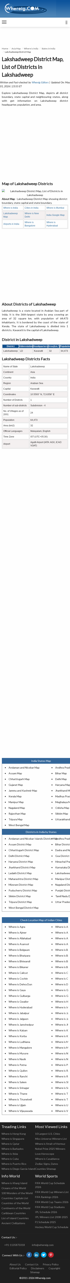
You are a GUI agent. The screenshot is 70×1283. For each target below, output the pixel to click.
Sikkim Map (61, 813)
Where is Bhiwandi (19, 961)
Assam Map (15, 773)
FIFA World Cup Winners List (52, 1192)
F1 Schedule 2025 (45, 1222)
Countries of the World (15, 1203)
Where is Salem (18, 1082)
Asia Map (16, 48)
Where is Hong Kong (13, 1133)
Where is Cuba (10, 1158)
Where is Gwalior (19, 1001)
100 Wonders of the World (17, 1193)
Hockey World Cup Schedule (51, 1227)
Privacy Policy (51, 1264)
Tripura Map (16, 819)
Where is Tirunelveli (20, 1099)
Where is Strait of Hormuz (50, 1143)
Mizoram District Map (21, 884)
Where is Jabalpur (19, 1013)
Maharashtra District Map (23, 878)
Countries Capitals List (14, 1198)
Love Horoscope (44, 1153)
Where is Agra (17, 926)
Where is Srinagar (19, 1087)
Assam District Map (20, 844)
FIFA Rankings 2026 (46, 1197)
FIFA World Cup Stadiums (50, 1207)
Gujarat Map (16, 784)
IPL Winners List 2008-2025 (51, 1217)
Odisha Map (62, 807)
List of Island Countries (15, 1218)
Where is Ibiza (9, 1153)
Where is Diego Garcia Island (18, 1168)
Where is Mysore (18, 1053)
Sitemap (35, 1272)
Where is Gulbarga (19, 995)
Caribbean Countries (13, 1213)
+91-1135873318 (14, 1244)
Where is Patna (18, 1064)
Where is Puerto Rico (13, 1163)
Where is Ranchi (18, 1076)
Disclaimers (37, 1268)
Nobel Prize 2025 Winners (50, 1148)
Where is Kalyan (18, 1030)
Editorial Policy (18, 1268)
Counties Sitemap (45, 1168)
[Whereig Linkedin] (36, 1255)
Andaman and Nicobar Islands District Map (33, 838)
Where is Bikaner (18, 967)
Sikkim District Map (20, 896)
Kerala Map (15, 796)
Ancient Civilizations (13, 1223)
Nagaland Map (17, 807)
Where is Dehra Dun (20, 984)
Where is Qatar (10, 1143)
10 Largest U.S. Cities (47, 1133)
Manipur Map (16, 802)
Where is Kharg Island (14, 1183)
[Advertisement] (35, 144)
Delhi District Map (19, 855)
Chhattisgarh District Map (24, 850)
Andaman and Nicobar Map (24, 767)
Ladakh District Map (20, 873)
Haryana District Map (21, 861)
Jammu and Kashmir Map (23, 790)
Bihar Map (61, 773)
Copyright (54, 1268)
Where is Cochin (18, 978)
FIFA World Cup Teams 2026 (51, 1202)
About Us (15, 1264)
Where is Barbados (12, 1148)
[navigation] (4, 22)
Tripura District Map (20, 901)
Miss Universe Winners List (51, 1138)
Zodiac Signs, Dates (46, 1163)
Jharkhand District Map (22, 867)
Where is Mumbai (55, 208)
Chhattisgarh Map (19, 779)
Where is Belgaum (19, 949)
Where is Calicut (18, 972)
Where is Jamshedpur (21, 1024)
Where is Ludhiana (19, 1041)
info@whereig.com (43, 1244)
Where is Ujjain (17, 1105)
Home (5, 48)
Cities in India (31, 208)
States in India (48, 48)
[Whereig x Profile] (43, 1255)
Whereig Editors (40, 82)
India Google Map (55, 215)
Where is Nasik (17, 1059)
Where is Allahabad (20, 938)
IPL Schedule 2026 (46, 1212)
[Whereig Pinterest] (51, 1255)
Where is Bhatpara (19, 955)
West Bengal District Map (24, 907)
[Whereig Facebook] (29, 1255)
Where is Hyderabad (20, 1007)
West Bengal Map (19, 825)
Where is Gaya (17, 990)
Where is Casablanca (47, 1158)
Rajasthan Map (17, 813)
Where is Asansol (19, 944)
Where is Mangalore (20, 1047)
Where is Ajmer (18, 932)
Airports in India (11, 224)
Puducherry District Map (23, 890)
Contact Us (31, 1264)
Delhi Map (61, 779)
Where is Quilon (18, 1070)
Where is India (31, 48)
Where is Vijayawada (21, 1110)
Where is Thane (18, 1093)
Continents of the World (15, 1208)
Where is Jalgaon (18, 1018)
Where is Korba (18, 1036)
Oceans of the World (13, 1188)
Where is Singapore (12, 1138)
